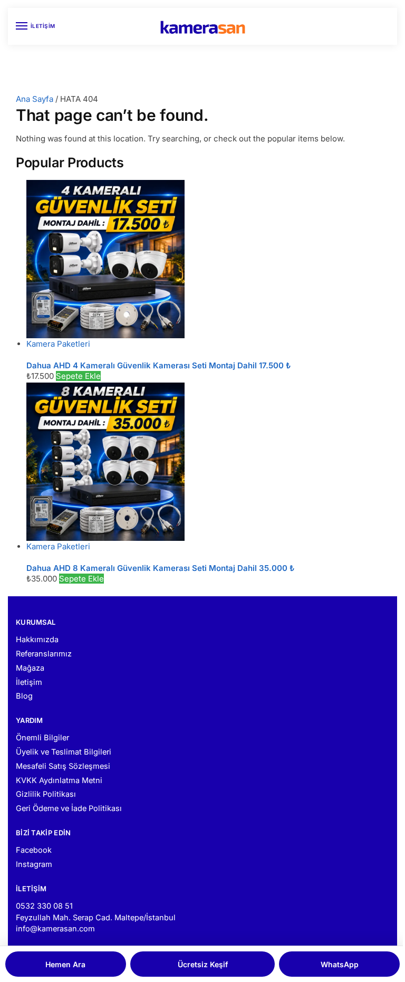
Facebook (34, 850)
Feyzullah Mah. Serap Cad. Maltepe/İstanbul (96, 917)
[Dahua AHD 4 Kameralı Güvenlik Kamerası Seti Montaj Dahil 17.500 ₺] (207, 259)
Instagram (34, 864)
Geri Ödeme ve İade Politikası (69, 808)
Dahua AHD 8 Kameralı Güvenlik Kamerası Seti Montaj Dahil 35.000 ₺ (160, 568)
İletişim (29, 682)
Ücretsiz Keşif (203, 964)
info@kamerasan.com (55, 928)
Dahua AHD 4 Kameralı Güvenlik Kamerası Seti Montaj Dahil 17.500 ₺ (158, 365)
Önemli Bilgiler (42, 737)
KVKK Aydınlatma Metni (59, 780)
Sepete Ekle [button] (78, 376)
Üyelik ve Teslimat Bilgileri (63, 752)
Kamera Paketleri (58, 344)
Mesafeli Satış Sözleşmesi (63, 766)
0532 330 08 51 (44, 906)
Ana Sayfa (34, 99)
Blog (24, 696)
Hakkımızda (37, 639)
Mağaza (30, 668)
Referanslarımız (44, 654)
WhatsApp (340, 964)
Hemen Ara (65, 964)
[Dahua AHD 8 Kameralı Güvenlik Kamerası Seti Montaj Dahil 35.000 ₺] (207, 462)
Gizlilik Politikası (46, 794)
